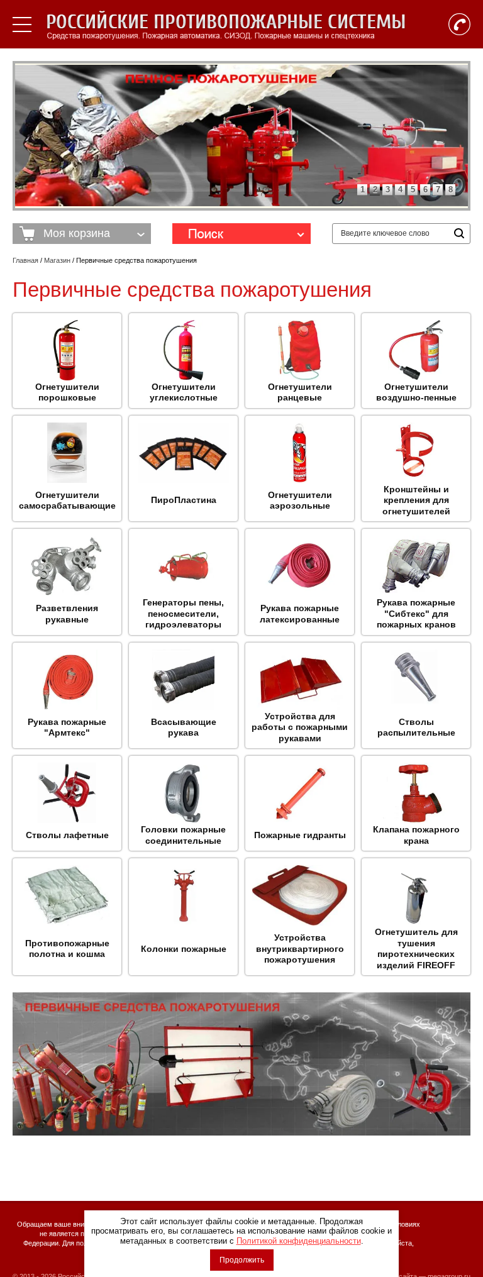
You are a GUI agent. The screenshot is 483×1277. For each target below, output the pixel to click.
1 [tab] (362, 189)
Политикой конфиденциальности (298, 1241)
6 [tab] (425, 189)
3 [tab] (388, 189)
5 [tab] (413, 189)
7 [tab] (438, 189)
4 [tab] (400, 189)
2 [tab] (375, 189)
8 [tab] (450, 189)
